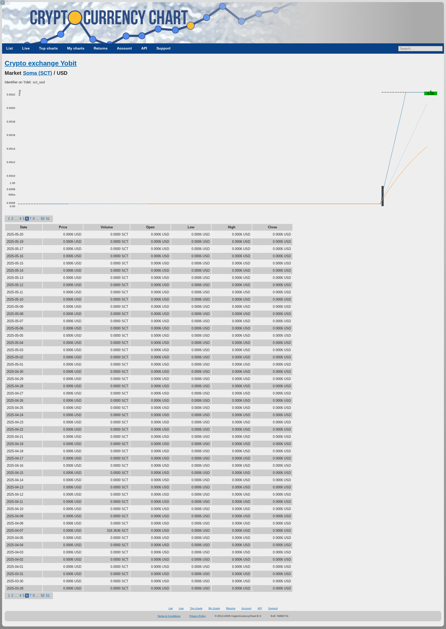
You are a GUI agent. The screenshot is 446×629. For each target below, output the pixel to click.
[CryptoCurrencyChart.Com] (223, 22)
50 (42, 219)
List (9, 48)
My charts (75, 48)
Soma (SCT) (37, 73)
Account (124, 48)
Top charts (48, 48)
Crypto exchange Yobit (41, 63)
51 (48, 219)
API (144, 48)
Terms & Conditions (168, 616)
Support (163, 48)
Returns (101, 48)
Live (26, 48)
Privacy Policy (197, 616)
